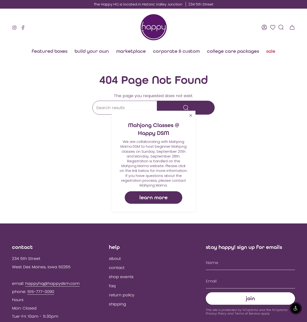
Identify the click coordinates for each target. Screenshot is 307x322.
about (115, 258)
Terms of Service (247, 313)
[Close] (190, 115)
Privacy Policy (216, 313)
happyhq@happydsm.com (52, 283)
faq (112, 286)
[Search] (186, 108)
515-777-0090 (40, 291)
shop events (121, 277)
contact (116, 267)
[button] (130, 51)
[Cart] (292, 27)
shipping (117, 304)
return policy (121, 295)
